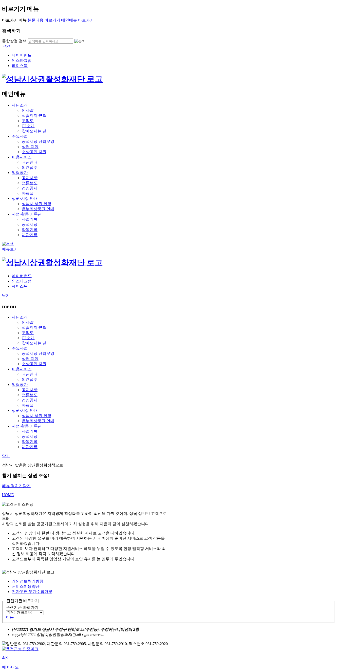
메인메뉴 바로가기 (77, 20)
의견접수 (29, 167)
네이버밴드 (22, 55)
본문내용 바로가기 (44, 20)
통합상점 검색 (14, 41)
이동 (10, 617)
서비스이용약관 (25, 586)
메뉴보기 (10, 249)
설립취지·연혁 (34, 115)
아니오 (13, 667)
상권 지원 (30, 147)
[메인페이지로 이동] (52, 79)
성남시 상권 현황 (36, 204)
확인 (6, 658)
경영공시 (29, 188)
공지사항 (29, 178)
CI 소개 (28, 126)
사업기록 (29, 219)
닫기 (6, 295)
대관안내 (29, 162)
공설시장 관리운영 (38, 141)
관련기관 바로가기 (22, 607)
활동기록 (29, 230)
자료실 (28, 193)
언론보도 (29, 183)
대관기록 (29, 235)
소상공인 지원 (34, 152)
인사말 (28, 110)
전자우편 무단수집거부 (32, 591)
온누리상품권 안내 (38, 209)
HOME (8, 495)
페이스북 (20, 65)
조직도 (28, 121)
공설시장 (29, 224)
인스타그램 (22, 60)
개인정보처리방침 (27, 581)
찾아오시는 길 (34, 131)
